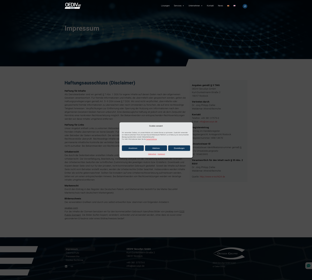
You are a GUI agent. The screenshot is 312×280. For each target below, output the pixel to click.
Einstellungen (179, 148)
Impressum (161, 154)
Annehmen (133, 148)
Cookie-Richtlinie (151, 139)
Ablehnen (156, 148)
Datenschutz (152, 154)
